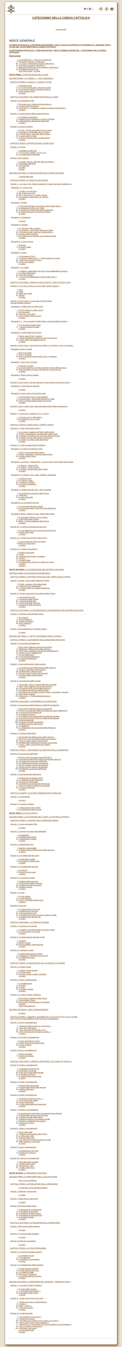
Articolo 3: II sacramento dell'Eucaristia (25, 681)
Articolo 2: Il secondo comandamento (24, 1037)
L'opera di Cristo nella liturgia (30, 586)
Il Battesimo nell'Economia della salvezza (35, 649)
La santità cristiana (26, 989)
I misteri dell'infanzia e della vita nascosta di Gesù (38, 338)
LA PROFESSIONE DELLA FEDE (34, 75)
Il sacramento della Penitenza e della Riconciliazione (39, 718)
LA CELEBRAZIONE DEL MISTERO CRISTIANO (44, 570)
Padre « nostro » (25, 1306)
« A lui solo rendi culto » (28, 1028)
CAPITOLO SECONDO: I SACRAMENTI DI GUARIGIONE (33, 701)
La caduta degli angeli (27, 273)
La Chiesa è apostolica (27, 484)
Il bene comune (24, 943)
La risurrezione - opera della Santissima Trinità (36, 399)
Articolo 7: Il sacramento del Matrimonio (25, 774)
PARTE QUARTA (16, 1173)
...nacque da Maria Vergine (29, 327)
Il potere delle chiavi (26, 532)
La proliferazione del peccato (30, 917)
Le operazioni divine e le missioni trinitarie (35, 212)
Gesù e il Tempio (25, 355)
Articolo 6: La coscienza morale (22, 878)
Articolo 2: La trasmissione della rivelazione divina (29, 114)
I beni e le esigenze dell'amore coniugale (34, 786)
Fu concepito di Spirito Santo (30, 325)
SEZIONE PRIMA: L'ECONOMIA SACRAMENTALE (29, 573)
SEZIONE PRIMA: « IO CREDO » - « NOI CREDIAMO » (31, 78)
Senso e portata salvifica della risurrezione (35, 401)
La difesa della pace (26, 1089)
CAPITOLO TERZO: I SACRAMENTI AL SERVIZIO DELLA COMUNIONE (39, 750)
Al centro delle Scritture (28, 1289)
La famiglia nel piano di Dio (29, 1069)
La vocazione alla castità (28, 1100)
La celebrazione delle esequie (30, 810)
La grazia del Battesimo (28, 659)
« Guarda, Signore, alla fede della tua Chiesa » (36, 162)
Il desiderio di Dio (25, 86)
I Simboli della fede (26, 177)
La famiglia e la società (27, 1071)
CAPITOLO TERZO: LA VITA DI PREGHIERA (28, 1248)
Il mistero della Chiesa (27, 456)
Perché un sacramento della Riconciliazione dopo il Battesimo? (43, 711)
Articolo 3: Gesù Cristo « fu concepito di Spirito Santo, (31, 301)
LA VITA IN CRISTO (30, 813)
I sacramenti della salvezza (29, 603)
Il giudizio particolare (26, 553)
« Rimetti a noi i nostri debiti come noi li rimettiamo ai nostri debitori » (45, 1324)
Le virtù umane (24, 896)
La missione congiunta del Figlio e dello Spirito (36, 432)
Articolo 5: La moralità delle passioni (24, 867)
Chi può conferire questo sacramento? (33, 765)
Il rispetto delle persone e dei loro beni (33, 1115)
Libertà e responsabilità (27, 848)
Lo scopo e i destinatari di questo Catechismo (37, 64)
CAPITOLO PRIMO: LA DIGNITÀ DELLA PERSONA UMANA (34, 820)
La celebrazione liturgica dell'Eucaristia (33, 690)
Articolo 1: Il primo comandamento (23, 1022)
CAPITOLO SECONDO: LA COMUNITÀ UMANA (29, 922)
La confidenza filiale (26, 1272)
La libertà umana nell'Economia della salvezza (36, 850)
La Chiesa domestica (27, 788)
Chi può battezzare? (26, 655)
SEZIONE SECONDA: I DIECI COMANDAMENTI (28, 1010)
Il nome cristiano (25, 1045)
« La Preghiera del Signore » (30, 1291)
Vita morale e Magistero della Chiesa (33, 998)
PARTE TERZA (15, 813)
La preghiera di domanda (28, 1212)
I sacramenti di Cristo (27, 597)
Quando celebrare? (26, 621)
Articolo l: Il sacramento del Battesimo (25, 643)
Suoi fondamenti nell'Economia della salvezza (36, 737)
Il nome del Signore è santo (29, 1041)
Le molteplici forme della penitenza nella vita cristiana (39, 716)
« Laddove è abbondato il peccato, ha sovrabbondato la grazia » (43, 271)
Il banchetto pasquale (27, 694)
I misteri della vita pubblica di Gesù (32, 340)
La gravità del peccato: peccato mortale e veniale (37, 915)
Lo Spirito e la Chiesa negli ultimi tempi (33, 440)
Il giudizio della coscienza (28, 881)
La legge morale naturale (28, 970)
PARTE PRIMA (15, 75)
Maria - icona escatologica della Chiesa (34, 521)
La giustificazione (25, 983)
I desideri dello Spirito (27, 1164)
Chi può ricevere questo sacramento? (33, 673)
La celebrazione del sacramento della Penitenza (37, 728)
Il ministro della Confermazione (31, 675)
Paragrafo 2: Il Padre (19, 203)
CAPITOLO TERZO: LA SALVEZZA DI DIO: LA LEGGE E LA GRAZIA (37, 963)
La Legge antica (25, 972)
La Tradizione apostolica (28, 117)
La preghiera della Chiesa (28, 1293)
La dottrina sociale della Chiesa (31, 1117)
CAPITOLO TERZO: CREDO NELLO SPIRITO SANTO (32, 425)
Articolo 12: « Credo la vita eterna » (24, 549)
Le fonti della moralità (27, 859)
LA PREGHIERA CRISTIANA (35, 1173)
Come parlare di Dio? (27, 91)
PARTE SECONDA (17, 570)
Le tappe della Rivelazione (29, 106)
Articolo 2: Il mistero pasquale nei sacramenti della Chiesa (32, 593)
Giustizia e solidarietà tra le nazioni (32, 1121)
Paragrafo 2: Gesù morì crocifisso (24, 362)
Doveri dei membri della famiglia (31, 1073)
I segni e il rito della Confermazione (32, 670)
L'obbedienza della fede (28, 151)
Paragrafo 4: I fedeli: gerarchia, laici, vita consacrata (31, 490)
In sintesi (22, 93)
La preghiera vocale (26, 1256)
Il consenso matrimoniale (28, 782)
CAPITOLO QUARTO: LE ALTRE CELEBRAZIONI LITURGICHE (35, 793)
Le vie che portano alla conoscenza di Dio (35, 88)
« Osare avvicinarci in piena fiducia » (33, 1302)
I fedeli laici (23, 495)
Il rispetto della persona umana (30, 954)
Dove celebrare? (25, 623)
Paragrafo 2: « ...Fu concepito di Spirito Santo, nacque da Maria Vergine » (39, 321)
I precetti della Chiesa (27, 1000)
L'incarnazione (24, 312)
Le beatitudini (24, 835)
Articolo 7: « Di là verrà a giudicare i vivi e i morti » (29, 414)
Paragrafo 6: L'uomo (19, 253)
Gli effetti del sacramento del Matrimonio (34, 784)
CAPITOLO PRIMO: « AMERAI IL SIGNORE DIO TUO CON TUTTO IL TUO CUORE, (44, 1017)
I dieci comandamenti (27, 1006)
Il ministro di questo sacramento (31, 722)
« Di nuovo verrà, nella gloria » (31, 417)
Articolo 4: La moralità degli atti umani (24, 856)
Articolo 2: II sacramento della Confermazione (28, 664)
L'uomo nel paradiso (26, 262)
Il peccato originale (26, 275)
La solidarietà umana (27, 958)
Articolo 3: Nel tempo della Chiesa (23, 1206)
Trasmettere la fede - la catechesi (32, 62)
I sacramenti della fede (27, 601)
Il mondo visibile (25, 247)
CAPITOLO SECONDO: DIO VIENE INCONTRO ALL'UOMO (34, 97)
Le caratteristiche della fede (29, 155)
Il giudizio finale (24, 560)
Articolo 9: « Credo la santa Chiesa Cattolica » (28, 445)
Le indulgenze (24, 726)
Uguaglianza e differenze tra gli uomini (33, 956)
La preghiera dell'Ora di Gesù (30, 1276)
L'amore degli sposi (26, 1102)
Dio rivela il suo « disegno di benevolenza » (35, 104)
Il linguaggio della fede (27, 164)
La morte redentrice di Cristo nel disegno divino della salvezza (42, 368)
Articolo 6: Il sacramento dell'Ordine (24, 754)
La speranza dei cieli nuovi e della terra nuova (36, 562)
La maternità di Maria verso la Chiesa (33, 517)
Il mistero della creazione (28, 234)
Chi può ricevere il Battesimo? (30, 653)
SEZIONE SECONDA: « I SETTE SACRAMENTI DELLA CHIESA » (35, 636)
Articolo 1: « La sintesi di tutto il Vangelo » (26, 1285)
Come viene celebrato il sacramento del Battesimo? (39, 651)
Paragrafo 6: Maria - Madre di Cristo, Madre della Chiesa (33, 514)
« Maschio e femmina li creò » (30, 260)
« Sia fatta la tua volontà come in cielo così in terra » (39, 1321)
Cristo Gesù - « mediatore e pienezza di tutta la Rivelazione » (42, 108)
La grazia (22, 985)
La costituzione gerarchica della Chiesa (34, 493)
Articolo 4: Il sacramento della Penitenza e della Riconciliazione (34, 705)
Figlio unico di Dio (25, 294)
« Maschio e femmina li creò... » (31, 1099)
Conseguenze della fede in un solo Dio (34, 197)
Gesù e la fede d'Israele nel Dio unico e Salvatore (38, 357)
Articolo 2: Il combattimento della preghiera (26, 1265)
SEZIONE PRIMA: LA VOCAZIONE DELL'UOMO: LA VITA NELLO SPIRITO (39, 817)
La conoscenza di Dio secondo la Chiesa (34, 89)
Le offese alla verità (26, 1136)
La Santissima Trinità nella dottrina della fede (36, 210)
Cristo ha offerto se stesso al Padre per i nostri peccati (40, 370)
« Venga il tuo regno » (27, 1319)
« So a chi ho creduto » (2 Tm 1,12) (32, 153)
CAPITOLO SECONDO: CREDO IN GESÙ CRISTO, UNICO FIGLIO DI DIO (40, 282)
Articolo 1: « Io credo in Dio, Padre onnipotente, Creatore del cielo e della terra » (41, 184)
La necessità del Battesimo (29, 657)
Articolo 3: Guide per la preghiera (23, 1241)
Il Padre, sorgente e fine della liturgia (32, 584)
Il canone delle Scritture (28, 136)
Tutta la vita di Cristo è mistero (30, 336)
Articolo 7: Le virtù (17, 893)
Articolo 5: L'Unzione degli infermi (23, 733)
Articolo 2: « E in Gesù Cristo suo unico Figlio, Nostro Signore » (34, 286)
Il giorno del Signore (26, 1056)
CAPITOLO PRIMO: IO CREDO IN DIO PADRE (29, 180)
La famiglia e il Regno (27, 1074)
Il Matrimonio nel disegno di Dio (31, 778)
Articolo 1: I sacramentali (20, 797)
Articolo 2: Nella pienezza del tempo (24, 1199)
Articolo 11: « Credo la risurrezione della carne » (28, 538)
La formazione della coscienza (30, 883)
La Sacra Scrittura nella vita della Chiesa (34, 138)
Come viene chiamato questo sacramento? (35, 647)
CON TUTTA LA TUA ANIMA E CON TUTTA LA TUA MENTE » (34, 1019)
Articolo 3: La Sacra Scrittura (21, 127)
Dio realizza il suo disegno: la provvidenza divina (37, 236)
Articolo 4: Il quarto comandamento (23, 1065)
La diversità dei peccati (27, 913)
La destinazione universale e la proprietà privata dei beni (40, 1113)
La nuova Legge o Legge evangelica (32, 974)
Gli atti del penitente (26, 720)
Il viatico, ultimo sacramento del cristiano (34, 745)
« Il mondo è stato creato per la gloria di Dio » (36, 232)
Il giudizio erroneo (25, 887)
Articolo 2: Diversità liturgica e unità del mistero (28, 629)
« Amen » (22, 566)
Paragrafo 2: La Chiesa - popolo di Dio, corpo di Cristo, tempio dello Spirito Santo (42, 462)
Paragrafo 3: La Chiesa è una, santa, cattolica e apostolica (33, 475)
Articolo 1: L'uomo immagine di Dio (23, 824)
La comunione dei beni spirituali (31, 506)
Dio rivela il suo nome (27, 193)
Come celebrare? (25, 620)
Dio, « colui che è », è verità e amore (33, 195)
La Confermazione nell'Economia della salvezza (37, 668)
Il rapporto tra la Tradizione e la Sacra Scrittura (36, 119)
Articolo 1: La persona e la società (23, 926)
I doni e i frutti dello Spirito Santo (31, 900)
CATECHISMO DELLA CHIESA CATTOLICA (61, 17)
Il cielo (21, 554)
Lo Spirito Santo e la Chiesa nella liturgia (34, 588)
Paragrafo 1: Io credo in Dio (21, 188)
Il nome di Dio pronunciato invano (31, 1043)
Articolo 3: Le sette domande (21, 1313)
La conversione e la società (29, 932)
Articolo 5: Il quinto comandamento (23, 1082)
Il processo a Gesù (26, 366)
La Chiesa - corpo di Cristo (29, 467)
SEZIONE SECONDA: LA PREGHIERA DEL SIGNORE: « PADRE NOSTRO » (40, 1282)
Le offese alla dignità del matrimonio (32, 1104)
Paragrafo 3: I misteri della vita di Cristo (26, 333)
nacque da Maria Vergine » (20, 303)
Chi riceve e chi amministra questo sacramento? (37, 739)
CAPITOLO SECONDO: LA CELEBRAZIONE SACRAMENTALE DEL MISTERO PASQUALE (47, 610)
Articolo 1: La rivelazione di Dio (22, 101)
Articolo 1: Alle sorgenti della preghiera (25, 1226)
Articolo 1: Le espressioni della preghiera (26, 1252)
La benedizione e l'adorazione (30, 1210)
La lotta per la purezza (27, 1153)
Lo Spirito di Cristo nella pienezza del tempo (35, 438)
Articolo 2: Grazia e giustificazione (23, 980)
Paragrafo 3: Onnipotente (20, 217)
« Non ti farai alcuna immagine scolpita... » (35, 1032)
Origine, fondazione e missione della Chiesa (36, 454)
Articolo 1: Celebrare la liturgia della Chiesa (26, 614)
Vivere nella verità (25, 1132)
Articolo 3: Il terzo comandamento (23, 1050)
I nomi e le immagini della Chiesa (31, 452)
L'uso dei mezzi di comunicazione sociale (35, 1140)
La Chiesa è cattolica (27, 482)
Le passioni (23, 870)
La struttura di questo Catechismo (32, 65)
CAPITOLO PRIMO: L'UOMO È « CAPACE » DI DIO (31, 82)
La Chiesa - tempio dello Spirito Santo (33, 469)
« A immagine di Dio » (27, 256)
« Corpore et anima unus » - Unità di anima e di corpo (39, 258)
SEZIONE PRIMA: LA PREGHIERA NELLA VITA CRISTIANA (33, 1177)
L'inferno (22, 558)
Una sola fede (24, 166)
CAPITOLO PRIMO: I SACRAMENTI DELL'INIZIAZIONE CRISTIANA (37, 640)
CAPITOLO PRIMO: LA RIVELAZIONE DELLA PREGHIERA (34, 1184)
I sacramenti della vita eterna (30, 605)
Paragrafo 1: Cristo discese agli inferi (25, 386)
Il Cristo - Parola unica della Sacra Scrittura (35, 130)
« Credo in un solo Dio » (28, 191)
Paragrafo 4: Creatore (19, 225)
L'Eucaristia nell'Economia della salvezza (35, 688)
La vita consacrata (26, 497)
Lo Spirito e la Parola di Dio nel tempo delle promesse (39, 436)
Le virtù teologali (25, 898)
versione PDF (61, 29)
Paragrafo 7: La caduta (20, 267)
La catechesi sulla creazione (30, 228)
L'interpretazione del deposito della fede (34, 121)
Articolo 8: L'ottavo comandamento (23, 1128)
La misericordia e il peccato (29, 909)
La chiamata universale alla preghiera (33, 1188)
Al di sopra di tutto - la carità (29, 71)
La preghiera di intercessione (30, 1213)
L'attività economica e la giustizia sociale (34, 1119)
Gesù (21, 290)
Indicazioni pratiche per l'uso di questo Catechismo (39, 67)
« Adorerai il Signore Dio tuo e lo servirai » (35, 1026)
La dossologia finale (26, 1330)
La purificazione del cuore (28, 1151)
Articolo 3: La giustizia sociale (21, 950)
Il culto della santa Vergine (29, 519)
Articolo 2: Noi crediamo (19, 158)
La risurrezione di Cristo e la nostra (32, 542)
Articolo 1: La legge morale (20, 967)
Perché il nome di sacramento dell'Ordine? (35, 757)
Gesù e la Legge (25, 353)
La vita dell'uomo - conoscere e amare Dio (35, 60)
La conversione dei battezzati (30, 713)
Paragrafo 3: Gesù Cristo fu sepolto (24, 375)
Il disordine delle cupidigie (28, 1162)
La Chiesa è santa (26, 480)
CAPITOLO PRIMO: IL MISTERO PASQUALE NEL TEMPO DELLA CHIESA (40, 577)
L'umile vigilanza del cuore (29, 1270)
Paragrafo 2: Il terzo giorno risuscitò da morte (28, 393)
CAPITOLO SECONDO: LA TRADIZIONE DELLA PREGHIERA (35, 1223)
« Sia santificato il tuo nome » (30, 1317)
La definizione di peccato (28, 911)
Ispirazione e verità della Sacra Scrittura (34, 132)
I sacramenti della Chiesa (28, 599)
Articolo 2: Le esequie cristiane (22, 804)
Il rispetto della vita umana (29, 1085)
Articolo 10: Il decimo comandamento (24, 1158)
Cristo (21, 292)
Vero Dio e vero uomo (27, 314)
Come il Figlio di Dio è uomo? (30, 316)
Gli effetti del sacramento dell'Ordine (33, 769)
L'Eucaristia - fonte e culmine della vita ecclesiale (37, 685)
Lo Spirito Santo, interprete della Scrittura (34, 134)
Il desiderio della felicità (27, 837)
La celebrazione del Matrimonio (31, 780)
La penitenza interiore (27, 714)
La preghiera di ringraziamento (30, 1215)
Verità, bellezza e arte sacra (29, 1142)
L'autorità (22, 941)
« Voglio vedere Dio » (27, 1168)
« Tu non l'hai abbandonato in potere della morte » (38, 277)
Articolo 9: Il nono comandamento (23, 1147)
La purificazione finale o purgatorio (32, 556)
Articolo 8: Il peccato (18, 906)
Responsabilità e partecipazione (31, 945)
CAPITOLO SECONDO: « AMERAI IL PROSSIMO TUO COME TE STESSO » (41, 1061)
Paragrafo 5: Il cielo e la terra (22, 242)
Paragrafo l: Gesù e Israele (21, 349)
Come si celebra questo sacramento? (33, 741)
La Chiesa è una (25, 479)
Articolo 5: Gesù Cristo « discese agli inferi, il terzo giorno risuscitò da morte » (40, 382)
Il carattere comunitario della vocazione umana (37, 930)
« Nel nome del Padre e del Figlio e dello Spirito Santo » (40, 206)
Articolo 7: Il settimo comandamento (24, 1110)
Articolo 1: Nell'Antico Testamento (23, 1191)
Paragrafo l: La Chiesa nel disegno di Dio (26, 449)
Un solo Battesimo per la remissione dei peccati (37, 530)
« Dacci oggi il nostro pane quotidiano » (34, 1323)
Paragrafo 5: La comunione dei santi (25, 503)
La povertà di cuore (26, 1166)
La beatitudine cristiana (27, 839)
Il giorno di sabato (25, 1054)
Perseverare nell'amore (28, 1274)
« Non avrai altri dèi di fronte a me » (32, 1030)
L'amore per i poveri (26, 1123)
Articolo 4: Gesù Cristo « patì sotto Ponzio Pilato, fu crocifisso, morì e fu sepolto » (41, 345)
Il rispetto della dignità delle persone (32, 1087)
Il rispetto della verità (26, 1138)
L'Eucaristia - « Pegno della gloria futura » (35, 696)
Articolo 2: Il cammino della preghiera (24, 1234)
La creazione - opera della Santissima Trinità (36, 230)
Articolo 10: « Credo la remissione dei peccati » (28, 527)
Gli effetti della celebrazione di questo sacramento (38, 743)
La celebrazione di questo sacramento (33, 763)
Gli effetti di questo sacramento (31, 724)
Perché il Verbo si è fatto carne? (31, 310)
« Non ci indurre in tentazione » (31, 1326)
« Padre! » (23, 1304)
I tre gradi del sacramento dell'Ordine (33, 761)
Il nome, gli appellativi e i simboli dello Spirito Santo (38, 434)
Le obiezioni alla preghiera (29, 1269)
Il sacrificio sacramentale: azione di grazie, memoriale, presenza (43, 692)
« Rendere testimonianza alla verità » (33, 1134)
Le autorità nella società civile (30, 1076)
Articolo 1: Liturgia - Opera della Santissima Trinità (29, 581)
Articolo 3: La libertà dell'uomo (21, 844)
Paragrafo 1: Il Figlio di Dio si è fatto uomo (27, 306)
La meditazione (24, 1258)
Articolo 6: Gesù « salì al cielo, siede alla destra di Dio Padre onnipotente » (39, 406)
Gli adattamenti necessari (28, 69)
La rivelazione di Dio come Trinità (31, 208)
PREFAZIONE (14, 56)
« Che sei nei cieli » (26, 1308)
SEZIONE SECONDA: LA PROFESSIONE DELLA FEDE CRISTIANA (36, 173)
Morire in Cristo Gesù (27, 543)
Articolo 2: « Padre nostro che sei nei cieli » (27, 1298)
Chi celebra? (23, 618)
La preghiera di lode (26, 1217)
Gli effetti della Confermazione (30, 671)
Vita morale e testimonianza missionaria (34, 1002)
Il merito (22, 987)
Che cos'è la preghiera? (28, 1180)
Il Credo (22, 169)
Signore (22, 295)
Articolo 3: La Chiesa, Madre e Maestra (25, 995)
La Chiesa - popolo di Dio (28, 465)
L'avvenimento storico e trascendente (33, 397)
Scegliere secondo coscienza (30, 885)
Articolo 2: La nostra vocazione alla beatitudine (28, 831)
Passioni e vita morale (27, 872)
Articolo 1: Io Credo (17, 147)
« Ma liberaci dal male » (28, 1328)
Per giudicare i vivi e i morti (29, 419)
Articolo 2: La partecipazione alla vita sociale (27, 937)
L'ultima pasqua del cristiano (30, 808)
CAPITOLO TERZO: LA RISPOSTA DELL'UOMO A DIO (32, 143)
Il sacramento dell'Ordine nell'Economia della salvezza (40, 759)
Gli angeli (22, 245)
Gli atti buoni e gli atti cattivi (29, 861)
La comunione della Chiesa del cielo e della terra (37, 508)
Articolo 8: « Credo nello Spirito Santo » (25, 428)
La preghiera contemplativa (29, 1259)
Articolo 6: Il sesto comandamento (23, 1095)
